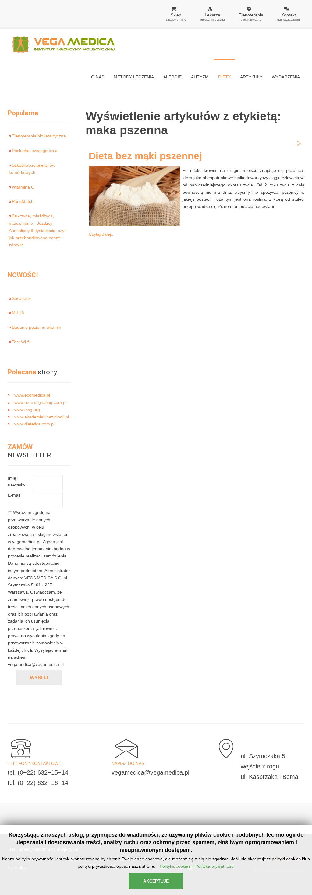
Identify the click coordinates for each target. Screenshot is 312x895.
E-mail (14, 495)
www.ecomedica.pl (32, 395)
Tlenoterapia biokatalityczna (39, 136)
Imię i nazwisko (17, 481)
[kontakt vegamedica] (19, 748)
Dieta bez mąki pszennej (145, 156)
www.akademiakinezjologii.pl (41, 417)
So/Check (21, 298)
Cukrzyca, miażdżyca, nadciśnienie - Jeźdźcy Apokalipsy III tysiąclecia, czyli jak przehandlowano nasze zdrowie (37, 230)
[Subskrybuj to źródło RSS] (299, 143)
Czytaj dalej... (102, 234)
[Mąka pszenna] (133, 195)
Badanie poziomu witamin (36, 327)
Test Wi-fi (21, 341)
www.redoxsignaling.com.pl (40, 402)
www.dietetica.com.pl (34, 423)
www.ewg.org (27, 409)
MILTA (18, 312)
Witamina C (23, 187)
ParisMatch (23, 201)
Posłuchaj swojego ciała (35, 150)
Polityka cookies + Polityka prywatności (197, 866)
